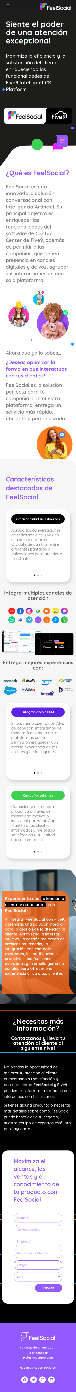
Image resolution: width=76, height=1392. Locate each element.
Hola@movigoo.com (38, 1357)
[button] (8, 6)
